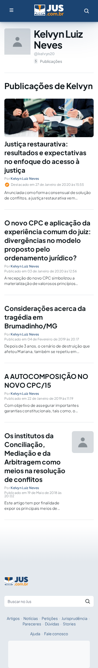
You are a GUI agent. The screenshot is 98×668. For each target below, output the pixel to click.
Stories (69, 624)
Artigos (13, 618)
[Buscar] (87, 601)
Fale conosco (56, 633)
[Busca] (86, 11)
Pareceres (32, 624)
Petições (50, 618)
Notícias (30, 618)
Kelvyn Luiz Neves (25, 178)
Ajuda (35, 633)
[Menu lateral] (11, 10)
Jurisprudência (74, 618)
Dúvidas (52, 624)
